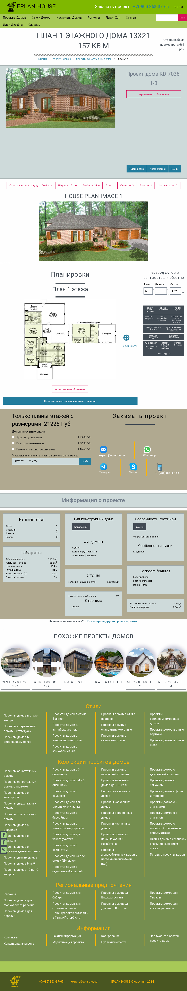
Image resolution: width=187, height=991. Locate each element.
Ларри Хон (113, 17)
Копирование (110, 936)
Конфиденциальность (19, 943)
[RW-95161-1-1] (109, 662)
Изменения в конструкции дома (35, 449)
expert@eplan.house (112, 455)
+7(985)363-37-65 (167, 473)
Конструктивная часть (30, 443)
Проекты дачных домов (20, 857)
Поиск (182, 17)
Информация (158, 168)
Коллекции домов (69, 17)
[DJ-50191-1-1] (78, 662)
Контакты (11, 937)
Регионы (94, 17)
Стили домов (41, 17)
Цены (174, 168)
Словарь (34, 24)
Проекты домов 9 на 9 (19, 863)
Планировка (136, 168)
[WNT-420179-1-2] (15, 662)
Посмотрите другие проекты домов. (112, 621)
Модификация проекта (68, 942)
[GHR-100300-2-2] (46, 662)
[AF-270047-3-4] (171, 662)
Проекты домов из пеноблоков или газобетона (114, 839)
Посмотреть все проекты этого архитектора (70, 401)
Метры (174, 284)
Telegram (105, 472)
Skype (133, 472)
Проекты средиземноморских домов (164, 718)
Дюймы (159, 284)
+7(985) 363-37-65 (151, 6)
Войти (178, 7)
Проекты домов (14, 17)
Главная (42, 59)
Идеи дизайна (13, 24)
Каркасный (80, 527)
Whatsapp (149, 455)
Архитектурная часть (29, 437)
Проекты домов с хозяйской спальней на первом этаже (166, 828)
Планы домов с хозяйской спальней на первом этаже (168, 843)
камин (140, 527)
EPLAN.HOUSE (36, 6)
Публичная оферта (113, 942)
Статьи (131, 17)
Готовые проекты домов (167, 854)
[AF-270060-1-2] (140, 662)
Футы (147, 284)
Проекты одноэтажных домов (94, 59)
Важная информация (66, 936)
